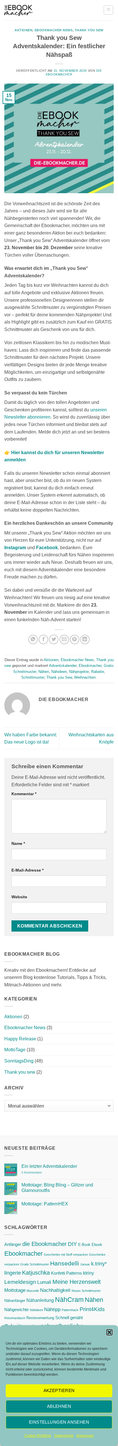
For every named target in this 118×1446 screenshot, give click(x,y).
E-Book (84, 1244)
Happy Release (20, 1038)
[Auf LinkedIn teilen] (85, 639)
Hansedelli (64, 1263)
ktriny (88, 1272)
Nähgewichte (16, 1309)
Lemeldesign (20, 1282)
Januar (85, 1264)
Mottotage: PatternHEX (44, 1203)
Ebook (97, 1244)
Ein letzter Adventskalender (49, 1166)
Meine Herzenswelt (76, 1282)
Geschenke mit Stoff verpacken (66, 1254)
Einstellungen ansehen (59, 1422)
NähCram (69, 1299)
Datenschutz (64, 1436)
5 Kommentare (43, 1172)
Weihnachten (85, 677)
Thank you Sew (59, 677)
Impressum (85, 1436)
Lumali (44, 1282)
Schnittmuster (32, 677)
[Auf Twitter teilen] (53, 639)
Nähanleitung (40, 1300)
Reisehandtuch (14, 1318)
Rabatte (97, 671)
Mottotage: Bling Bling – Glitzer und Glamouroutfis (57, 1187)
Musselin (33, 1290)
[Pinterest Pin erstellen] (74, 639)
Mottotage (14, 1290)
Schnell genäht (69, 1317)
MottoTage (14, 1049)
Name (18, 843)
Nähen (43, 671)
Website (19, 897)
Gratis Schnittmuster (34, 1264)
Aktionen (23, 30)
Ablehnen (59, 1406)
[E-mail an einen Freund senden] (64, 639)
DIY (72, 1244)
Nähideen (59, 671)
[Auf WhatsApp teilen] (33, 639)
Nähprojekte (79, 671)
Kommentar (23, 793)
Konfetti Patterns (66, 1273)
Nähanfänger (14, 1300)
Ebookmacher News (54, 30)
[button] (109, 1332)
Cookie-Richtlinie (37, 1436)
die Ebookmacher (44, 1244)
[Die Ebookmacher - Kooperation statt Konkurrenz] (18, 10)
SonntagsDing (19, 1060)
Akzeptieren (59, 1390)
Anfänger (12, 1244)
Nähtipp (52, 1309)
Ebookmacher (90, 665)
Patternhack (70, 1310)
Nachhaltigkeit (55, 1290)
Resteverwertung (40, 1318)
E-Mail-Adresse (27, 870)
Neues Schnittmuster (86, 1290)
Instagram (15, 547)
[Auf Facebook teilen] (43, 639)
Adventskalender (62, 665)
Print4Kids (92, 1309)
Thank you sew (89, 30)
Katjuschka (36, 1272)
